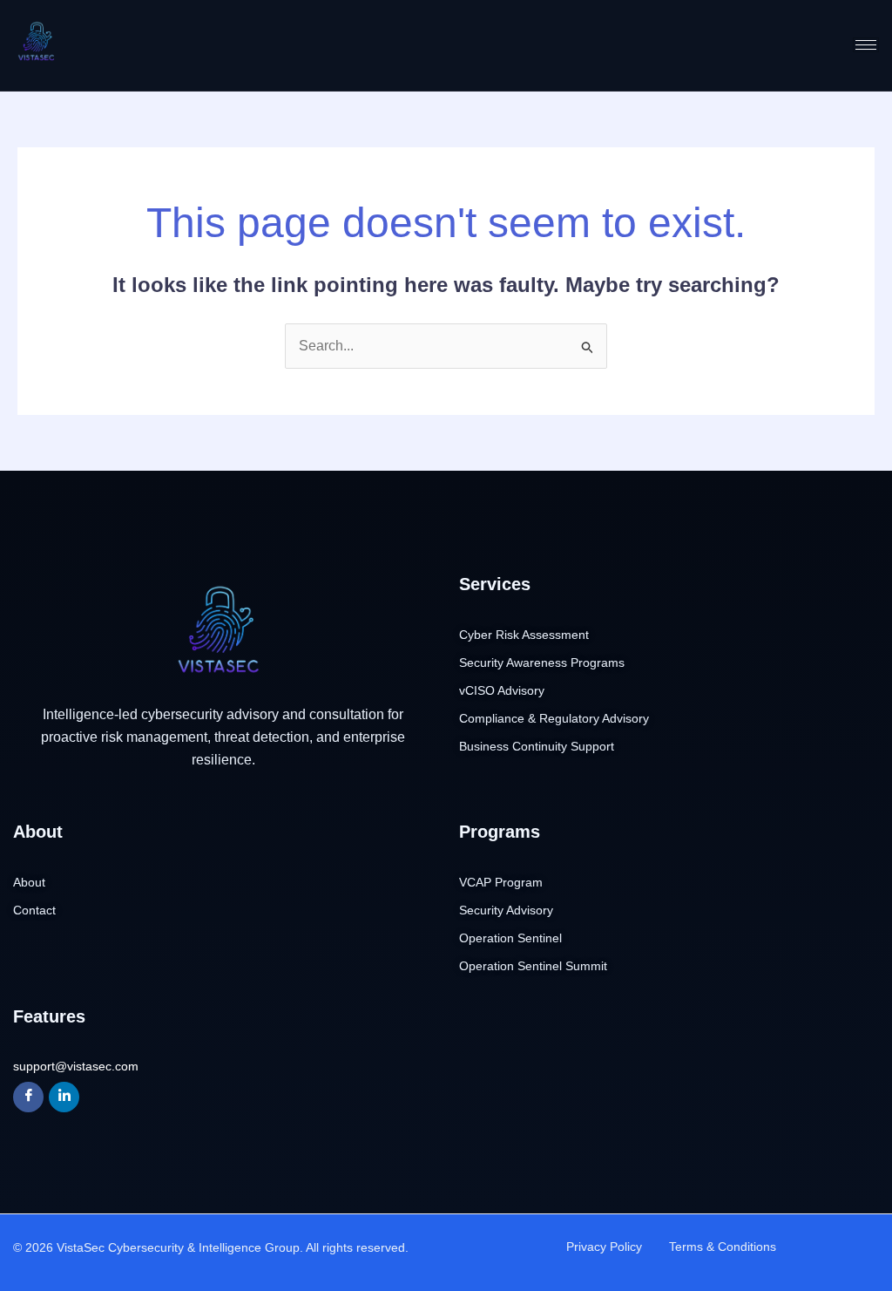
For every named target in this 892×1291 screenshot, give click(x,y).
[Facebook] (28, 1097)
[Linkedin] (64, 1097)
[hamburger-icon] (866, 44)
